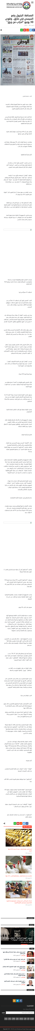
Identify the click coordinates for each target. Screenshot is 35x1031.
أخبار (25, 25)
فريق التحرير (30, 942)
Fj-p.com (5, 1029)
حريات (6, 1018)
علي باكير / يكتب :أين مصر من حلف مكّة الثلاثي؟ (14, 959)
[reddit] (27, 30)
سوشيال (21, 1018)
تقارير (25, 1018)
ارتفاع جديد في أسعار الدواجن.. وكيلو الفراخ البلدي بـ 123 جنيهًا (19, 876)
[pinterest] (24, 30)
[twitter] (30, 30)
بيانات (9, 1018)
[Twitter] (17, 1000)
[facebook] (33, 30)
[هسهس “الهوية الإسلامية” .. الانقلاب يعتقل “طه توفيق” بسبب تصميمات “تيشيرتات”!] (17, 935)
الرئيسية (32, 1018)
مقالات (13, 1018)
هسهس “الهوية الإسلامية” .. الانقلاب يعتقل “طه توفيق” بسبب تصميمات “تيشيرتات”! (18, 939)
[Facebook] (20, 1000)
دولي (17, 1018)
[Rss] (14, 1000)
